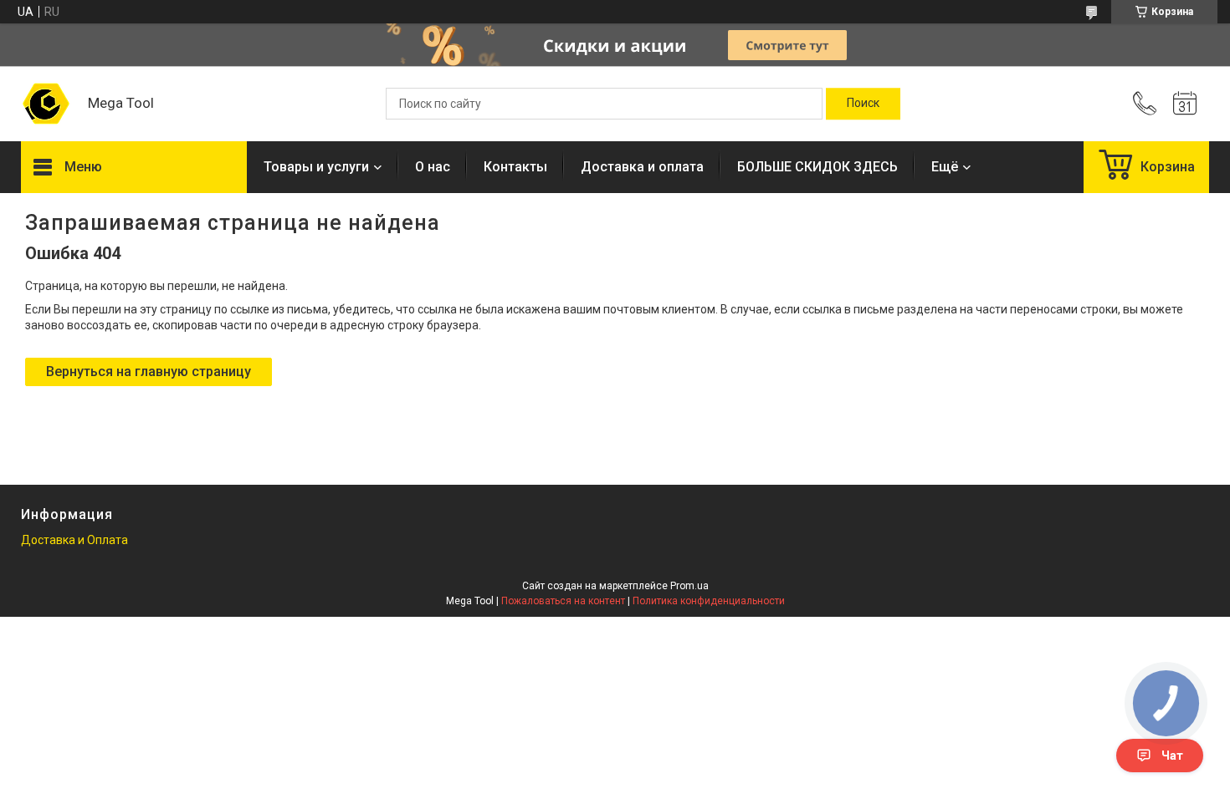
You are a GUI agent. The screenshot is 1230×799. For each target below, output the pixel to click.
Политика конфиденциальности (709, 601)
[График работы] (1185, 103)
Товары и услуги (316, 167)
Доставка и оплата (642, 167)
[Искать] (863, 104)
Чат (1172, 755)
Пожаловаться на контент (563, 601)
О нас (432, 167)
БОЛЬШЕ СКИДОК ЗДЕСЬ (817, 167)
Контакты (515, 167)
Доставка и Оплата (74, 540)
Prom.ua (689, 586)
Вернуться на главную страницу (148, 371)
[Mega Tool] (46, 103)
